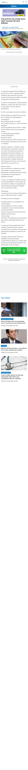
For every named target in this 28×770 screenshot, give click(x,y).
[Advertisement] (14, 70)
